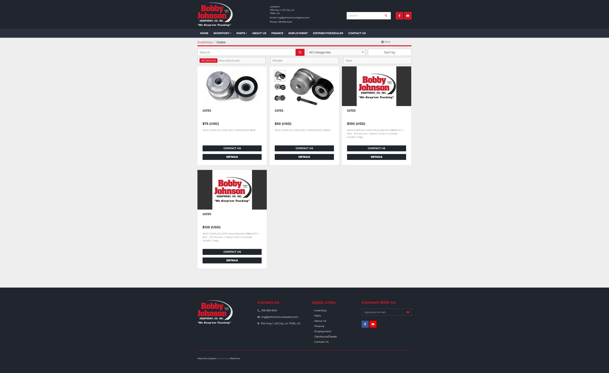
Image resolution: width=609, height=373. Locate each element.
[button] (222, 33)
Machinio (235, 358)
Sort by (389, 52)
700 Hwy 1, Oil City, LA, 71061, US (280, 323)
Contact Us (357, 33)
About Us (259, 33)
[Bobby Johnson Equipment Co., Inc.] (215, 312)
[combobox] (336, 52)
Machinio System (207, 358)
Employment (298, 33)
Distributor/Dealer (328, 33)
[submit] (386, 16)
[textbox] (231, 60)
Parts (240, 33)
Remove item (203, 60)
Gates (207, 110)
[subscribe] (408, 312)
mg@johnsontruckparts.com (293, 17)
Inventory (221, 33)
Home (204, 33)
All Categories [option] (320, 52)
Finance (277, 33)
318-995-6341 (285, 21)
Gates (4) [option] (208, 60)
